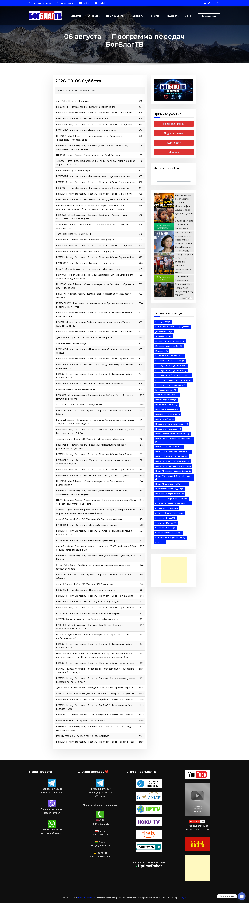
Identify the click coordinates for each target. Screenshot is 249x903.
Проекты (154, 15)
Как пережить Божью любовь (170, 360)
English (102, 3)
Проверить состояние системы (148, 862)
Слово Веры (94, 15)
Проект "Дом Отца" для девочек (171, 456)
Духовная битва (163, 331)
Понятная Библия (115, 15)
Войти (86, 3)
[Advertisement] (175, 570)
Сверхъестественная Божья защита (172, 503)
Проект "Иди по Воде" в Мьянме (171, 484)
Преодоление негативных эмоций (171, 424)
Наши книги (137, 15)
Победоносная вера (166, 404)
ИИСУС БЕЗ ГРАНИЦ (86, 897)
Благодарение (163, 321)
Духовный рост (163, 336)
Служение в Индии (165, 518)
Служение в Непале (165, 527)
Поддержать (67, 3)
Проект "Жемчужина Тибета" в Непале (172, 477)
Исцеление (161, 351)
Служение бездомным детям (169, 513)
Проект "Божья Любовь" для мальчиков (173, 440)
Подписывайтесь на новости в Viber (51, 811)
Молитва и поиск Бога (166, 394)
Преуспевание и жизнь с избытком (172, 433)
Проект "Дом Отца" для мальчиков (172, 461)
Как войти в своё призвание (169, 355)
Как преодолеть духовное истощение (173, 380)
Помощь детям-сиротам (167, 414)
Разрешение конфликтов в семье (171, 498)
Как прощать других (165, 390)
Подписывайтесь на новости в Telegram (51, 790)
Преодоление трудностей (168, 429)
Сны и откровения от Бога (168, 532)
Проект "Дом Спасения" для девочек (173, 466)
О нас (188, 15)
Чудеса (159, 542)
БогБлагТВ (76, 15)
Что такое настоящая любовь (170, 537)
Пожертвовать (208, 16)
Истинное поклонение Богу (168, 346)
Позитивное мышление (167, 409)
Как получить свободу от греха (170, 370)
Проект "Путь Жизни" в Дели (169, 488)
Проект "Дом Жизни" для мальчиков (172, 451)
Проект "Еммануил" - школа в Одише (173, 471)
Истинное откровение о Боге (169, 341)
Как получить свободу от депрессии (172, 375)
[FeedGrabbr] (174, 298)
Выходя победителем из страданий (172, 326)
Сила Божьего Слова (166, 508)
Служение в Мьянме (165, 523)
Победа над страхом (165, 399)
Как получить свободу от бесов (170, 365)
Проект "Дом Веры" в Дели (168, 446)
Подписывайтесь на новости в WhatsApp (51, 831)
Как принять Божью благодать (170, 385)
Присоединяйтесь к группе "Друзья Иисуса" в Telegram (100, 792)
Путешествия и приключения (169, 493)
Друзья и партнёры (42, 3)
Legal (183, 897)
